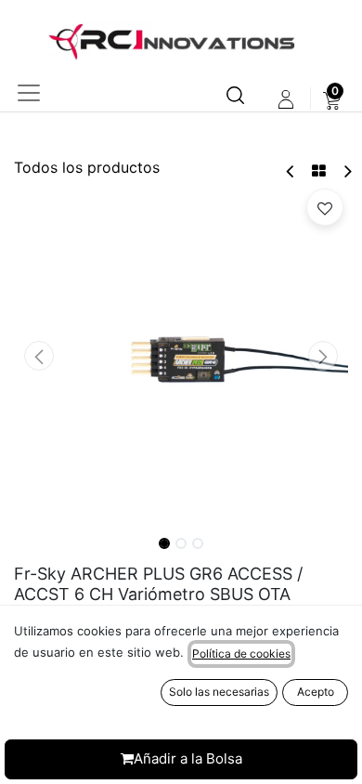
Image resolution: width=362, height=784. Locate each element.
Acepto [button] (315, 692)
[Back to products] (319, 171)
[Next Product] (346, 171)
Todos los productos (87, 167)
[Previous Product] (291, 171)
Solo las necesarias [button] (219, 692)
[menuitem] (332, 99)
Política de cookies (241, 653)
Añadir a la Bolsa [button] (188, 758)
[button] (39, 356)
